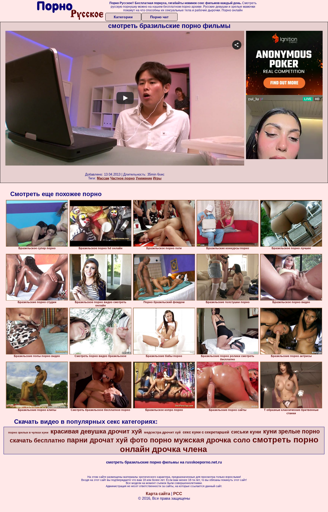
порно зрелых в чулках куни (28, 432)
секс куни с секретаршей (206, 432)
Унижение (144, 178)
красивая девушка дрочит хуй (96, 431)
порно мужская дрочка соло (200, 440)
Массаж (103, 178)
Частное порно (122, 178)
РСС (177, 493)
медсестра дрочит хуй (162, 432)
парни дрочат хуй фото (107, 440)
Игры (157, 178)
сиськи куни (246, 431)
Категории (123, 17)
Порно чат (159, 17)
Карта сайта (158, 493)
